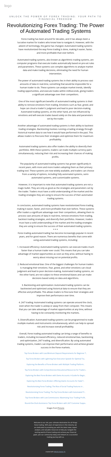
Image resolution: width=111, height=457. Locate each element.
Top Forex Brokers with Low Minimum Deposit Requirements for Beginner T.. (55, 353)
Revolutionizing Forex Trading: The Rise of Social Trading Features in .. (55, 386)
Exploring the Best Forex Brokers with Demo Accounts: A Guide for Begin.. (56, 375)
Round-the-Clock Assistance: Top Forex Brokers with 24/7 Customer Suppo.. (55, 403)
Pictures (61, 408)
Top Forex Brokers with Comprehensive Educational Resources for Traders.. (55, 370)
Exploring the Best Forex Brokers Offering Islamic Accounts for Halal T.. (55, 381)
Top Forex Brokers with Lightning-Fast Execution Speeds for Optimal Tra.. (55, 359)
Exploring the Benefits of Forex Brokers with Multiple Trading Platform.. (55, 364)
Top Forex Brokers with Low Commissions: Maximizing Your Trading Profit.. (55, 397)
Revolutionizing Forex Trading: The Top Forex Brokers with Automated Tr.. (55, 392)
